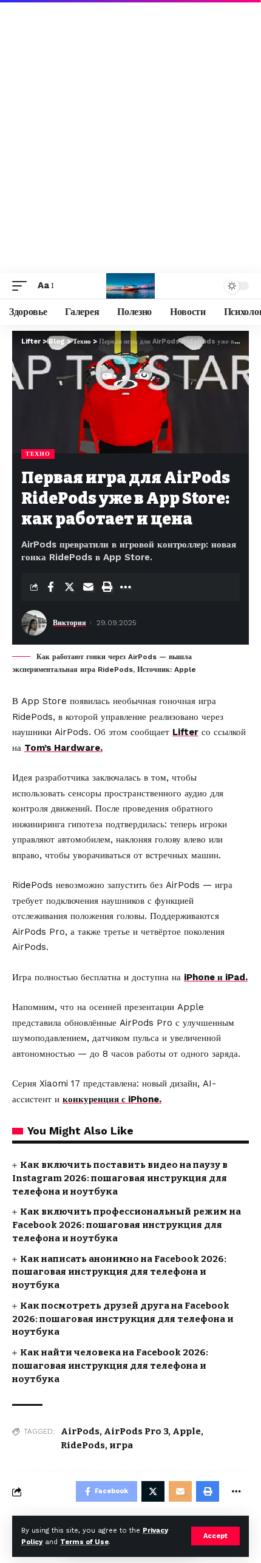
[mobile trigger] (22, 286)
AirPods (80, 1431)
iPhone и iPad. (216, 977)
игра (121, 1445)
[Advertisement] (130, 136)
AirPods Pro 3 (136, 1431)
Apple (186, 1431)
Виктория (69, 623)
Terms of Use (84, 1542)
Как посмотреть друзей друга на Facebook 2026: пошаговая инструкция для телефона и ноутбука (123, 1319)
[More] (125, 587)
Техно (37, 453)
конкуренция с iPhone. (112, 1099)
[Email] (88, 587)
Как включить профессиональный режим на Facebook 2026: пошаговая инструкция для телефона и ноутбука (126, 1225)
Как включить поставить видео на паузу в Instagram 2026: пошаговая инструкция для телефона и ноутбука (120, 1178)
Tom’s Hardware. (63, 747)
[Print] (106, 587)
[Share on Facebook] (50, 587)
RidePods (83, 1445)
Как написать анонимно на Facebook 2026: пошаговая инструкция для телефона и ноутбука (119, 1272)
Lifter (185, 732)
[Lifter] (130, 286)
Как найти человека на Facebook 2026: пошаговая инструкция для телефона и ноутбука (110, 1366)
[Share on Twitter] (69, 587)
